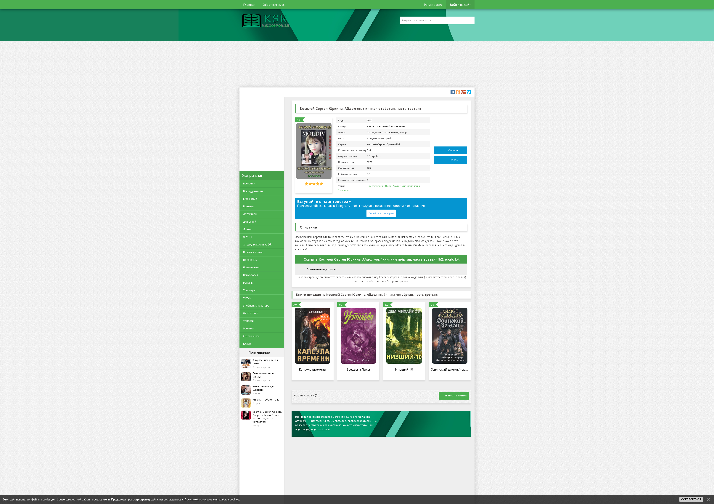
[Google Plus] (463, 92)
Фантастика (250, 313)
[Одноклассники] (458, 92)
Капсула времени (312, 369)
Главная (249, 5)
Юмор (247, 343)
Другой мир (399, 186)
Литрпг (256, 403)
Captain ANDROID (264, 21)
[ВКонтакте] (453, 92)
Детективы (250, 214)
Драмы (247, 229)
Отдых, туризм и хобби (257, 244)
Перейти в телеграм (381, 213)
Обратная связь (274, 5)
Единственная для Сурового (263, 388)
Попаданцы (250, 259)
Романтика (344, 190)
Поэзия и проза (253, 252)
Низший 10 (404, 369)
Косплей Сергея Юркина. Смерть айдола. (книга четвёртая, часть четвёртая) (267, 416)
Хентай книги (251, 336)
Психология (250, 275)
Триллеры (249, 290)
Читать (453, 160)
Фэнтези (248, 321)
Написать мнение (456, 395)
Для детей (249, 221)
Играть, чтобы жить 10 (266, 399)
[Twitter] (469, 92)
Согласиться (691, 499)
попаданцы (414, 186)
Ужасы (247, 298)
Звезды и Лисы (358, 369)
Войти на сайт (460, 5)
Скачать (453, 150)
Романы (248, 282)
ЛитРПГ (248, 237)
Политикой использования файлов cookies (211, 499)
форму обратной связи (316, 429)
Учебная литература (256, 305)
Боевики (248, 206)
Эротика (248, 328)
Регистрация (433, 5)
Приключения (251, 267)
